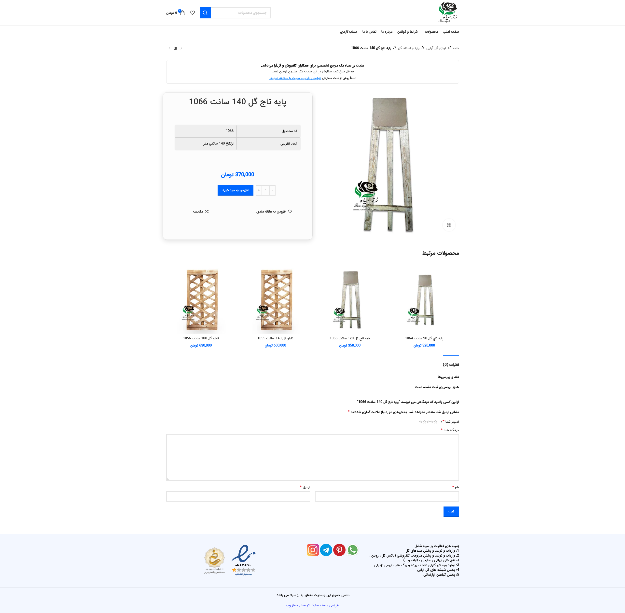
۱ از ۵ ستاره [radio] (435, 422)
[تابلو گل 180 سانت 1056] (201, 299)
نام (455, 487)
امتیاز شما (451, 422)
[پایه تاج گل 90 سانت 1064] (424, 299)
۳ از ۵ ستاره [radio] (428, 422)
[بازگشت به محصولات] (175, 48)
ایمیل (305, 487)
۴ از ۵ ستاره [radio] (424, 422)
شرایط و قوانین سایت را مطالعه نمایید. (295, 78)
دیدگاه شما (450, 430)
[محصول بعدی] (169, 48)
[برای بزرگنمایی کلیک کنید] (449, 225)
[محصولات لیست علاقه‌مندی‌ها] (192, 13)
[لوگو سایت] (447, 12)
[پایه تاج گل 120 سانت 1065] (350, 299)
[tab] (451, 362)
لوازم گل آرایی (436, 48)
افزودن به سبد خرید (235, 190)
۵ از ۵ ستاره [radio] (421, 422)
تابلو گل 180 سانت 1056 (201, 338)
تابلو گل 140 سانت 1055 (275, 338)
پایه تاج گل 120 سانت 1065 (350, 338)
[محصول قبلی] (181, 48)
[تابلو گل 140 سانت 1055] (275, 299)
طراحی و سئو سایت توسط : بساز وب (312, 605)
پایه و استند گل (408, 48)
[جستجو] (205, 12)
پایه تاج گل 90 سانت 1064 (424, 338)
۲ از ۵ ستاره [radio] (432, 422)
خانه (456, 48)
